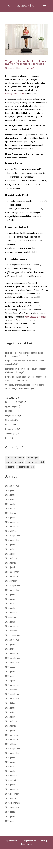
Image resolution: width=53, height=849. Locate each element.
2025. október (11, 531)
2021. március (11, 721)
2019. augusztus (12, 807)
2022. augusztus (12, 662)
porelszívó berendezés (26, 467)
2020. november (12, 739)
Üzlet (7, 438)
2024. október (11, 581)
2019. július (10, 812)
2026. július (10, 490)
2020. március (11, 776)
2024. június (10, 599)
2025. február (10, 563)
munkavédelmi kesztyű (14, 462)
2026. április (10, 504)
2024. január (10, 622)
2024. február (10, 617)
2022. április (10, 680)
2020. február (10, 780)
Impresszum (26, 844)
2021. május (10, 712)
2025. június (10, 545)
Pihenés (8, 424)
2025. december (12, 522)
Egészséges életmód (26, 68)
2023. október (11, 631)
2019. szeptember (12, 803)
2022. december (12, 653)
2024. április (10, 608)
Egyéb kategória (12, 406)
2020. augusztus (12, 753)
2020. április (10, 771)
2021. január (10, 730)
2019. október (11, 798)
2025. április (10, 554)
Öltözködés (10, 420)
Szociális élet (11, 429)
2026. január (10, 517)
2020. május (10, 766)
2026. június (10, 495)
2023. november (12, 626)
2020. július (10, 757)
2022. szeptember (12, 658)
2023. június (10, 644)
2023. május (10, 649)
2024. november (12, 576)
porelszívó (10, 467)
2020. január (10, 785)
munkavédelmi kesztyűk (35, 462)
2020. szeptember (12, 748)
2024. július (10, 594)
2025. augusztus (12, 540)
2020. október (11, 744)
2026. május (10, 499)
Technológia (10, 433)
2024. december (12, 572)
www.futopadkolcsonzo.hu (36, 317)
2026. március (11, 508)
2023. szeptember (12, 635)
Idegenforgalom (12, 415)
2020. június (10, 762)
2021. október (11, 690)
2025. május (10, 549)
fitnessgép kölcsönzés (14, 93)
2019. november (12, 794)
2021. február (10, 726)
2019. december (12, 789)
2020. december (12, 735)
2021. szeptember (12, 694)
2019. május (10, 821)
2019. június (10, 816)
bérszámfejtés (33, 457)
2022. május (10, 676)
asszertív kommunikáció (15, 457)
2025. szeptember (12, 535)
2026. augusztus (12, 486)
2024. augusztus (12, 590)
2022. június (10, 671)
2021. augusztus (12, 699)
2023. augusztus (12, 640)
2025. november (12, 526)
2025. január (10, 567)
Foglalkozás (10, 411)
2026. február (10, 513)
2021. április (10, 717)
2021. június (10, 708)
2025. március (11, 558)
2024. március (11, 612)
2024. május (10, 603)
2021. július (10, 703)
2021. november (12, 685)
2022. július (10, 667)
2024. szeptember (12, 585)
